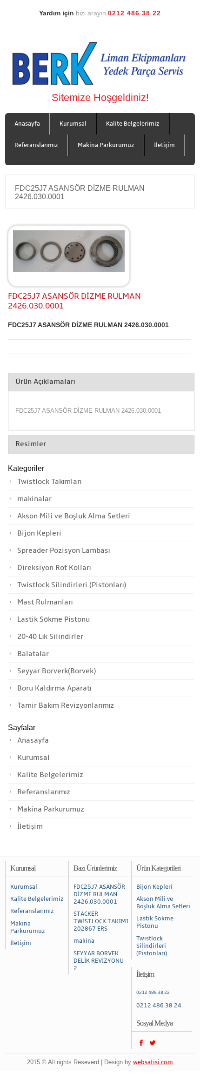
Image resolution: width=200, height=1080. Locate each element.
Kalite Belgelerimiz (133, 123)
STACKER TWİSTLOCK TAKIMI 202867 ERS (100, 921)
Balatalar (33, 653)
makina (83, 941)
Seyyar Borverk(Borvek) (56, 671)
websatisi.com (153, 1062)
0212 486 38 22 (153, 992)
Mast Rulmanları (45, 602)
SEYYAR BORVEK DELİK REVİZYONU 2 (98, 961)
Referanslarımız (36, 145)
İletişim (164, 145)
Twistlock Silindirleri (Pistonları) (71, 585)
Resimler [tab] (30, 444)
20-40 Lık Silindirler (50, 636)
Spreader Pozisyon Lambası (63, 550)
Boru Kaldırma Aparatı (54, 688)
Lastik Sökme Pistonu (53, 619)
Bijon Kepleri (39, 533)
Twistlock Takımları (49, 481)
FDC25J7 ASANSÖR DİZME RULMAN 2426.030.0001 (99, 894)
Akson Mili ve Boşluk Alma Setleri (73, 516)
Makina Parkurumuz (106, 145)
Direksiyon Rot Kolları (54, 567)
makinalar (34, 498)
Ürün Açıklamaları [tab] (45, 381)
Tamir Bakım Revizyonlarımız (65, 705)
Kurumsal (73, 123)
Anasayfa (27, 123)
